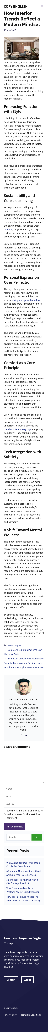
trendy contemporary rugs (17, 429)
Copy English (16, 6)
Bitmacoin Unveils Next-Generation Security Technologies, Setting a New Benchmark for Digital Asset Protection (24, 663)
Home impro (14, 645)
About (27, 979)
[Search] (36, 837)
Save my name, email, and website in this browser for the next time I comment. (25, 814)
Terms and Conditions (31, 1014)
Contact (11, 979)
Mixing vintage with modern (26, 300)
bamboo (8, 229)
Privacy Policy (10, 1014)
